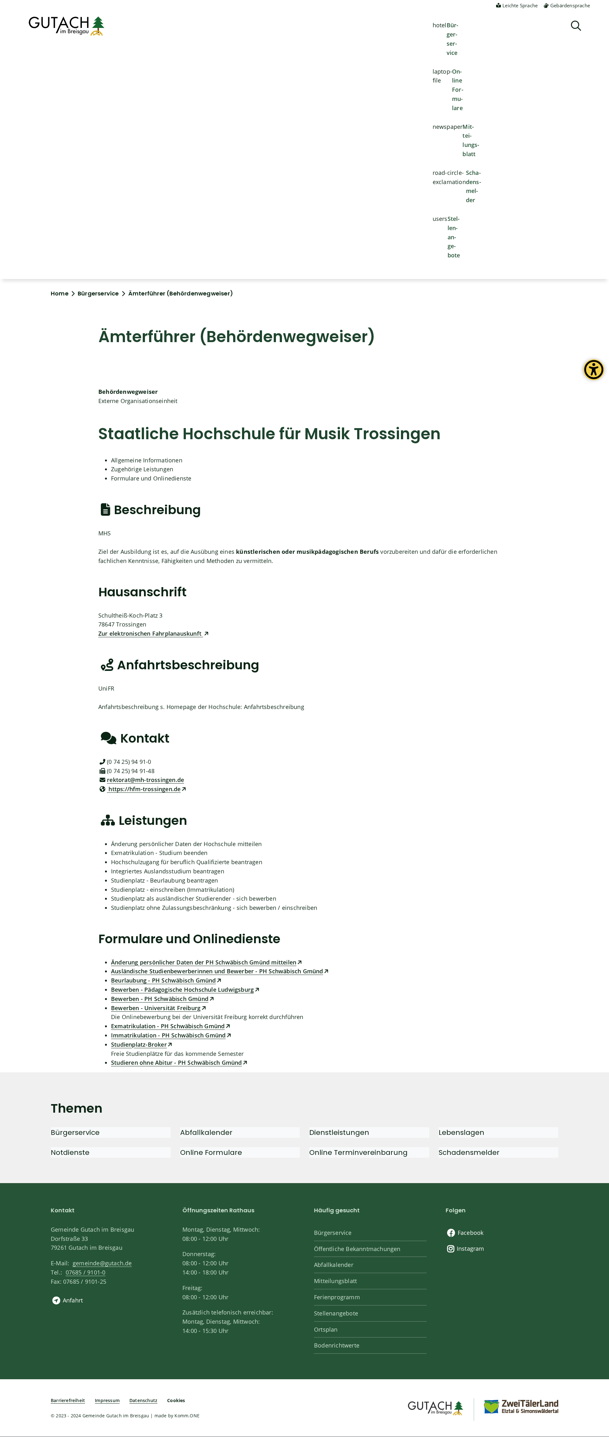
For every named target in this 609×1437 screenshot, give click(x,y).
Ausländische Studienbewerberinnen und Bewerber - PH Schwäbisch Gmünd (217, 971)
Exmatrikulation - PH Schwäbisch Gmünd (168, 1026)
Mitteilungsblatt (470, 140)
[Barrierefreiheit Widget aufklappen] (593, 374)
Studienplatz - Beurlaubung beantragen (164, 880)
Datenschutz (143, 1400)
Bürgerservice (453, 38)
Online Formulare (457, 90)
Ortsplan (326, 1329)
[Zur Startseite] (435, 1407)
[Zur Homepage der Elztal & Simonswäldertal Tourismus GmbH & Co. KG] (521, 1406)
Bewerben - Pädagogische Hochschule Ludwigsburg (182, 989)
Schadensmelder (473, 186)
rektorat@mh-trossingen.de (145, 780)
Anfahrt (73, 1300)
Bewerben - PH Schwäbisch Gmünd (159, 999)
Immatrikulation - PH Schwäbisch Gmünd (168, 1035)
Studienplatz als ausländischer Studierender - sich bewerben (193, 898)
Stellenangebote (454, 237)
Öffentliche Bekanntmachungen (357, 1249)
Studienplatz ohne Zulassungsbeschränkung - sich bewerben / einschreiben (214, 907)
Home (60, 293)
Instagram (470, 1248)
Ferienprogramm (337, 1297)
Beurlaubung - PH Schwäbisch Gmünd (163, 980)
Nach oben (593, 1358)
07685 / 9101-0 (85, 1272)
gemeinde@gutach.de (102, 1263)
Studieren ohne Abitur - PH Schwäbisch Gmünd (176, 1062)
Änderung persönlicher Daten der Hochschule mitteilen (186, 844)
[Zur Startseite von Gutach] (66, 26)
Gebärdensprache (570, 5)
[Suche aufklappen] (576, 26)
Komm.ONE (187, 1416)
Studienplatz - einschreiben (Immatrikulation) (172, 889)
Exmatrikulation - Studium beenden (159, 853)
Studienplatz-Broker (139, 1044)
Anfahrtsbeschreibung (274, 707)
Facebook (471, 1232)
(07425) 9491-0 (129, 761)
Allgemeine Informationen (146, 460)
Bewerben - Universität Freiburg (155, 1008)
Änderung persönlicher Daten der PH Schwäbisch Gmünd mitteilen (203, 962)
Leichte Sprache (520, 5)
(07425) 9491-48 (130, 771)
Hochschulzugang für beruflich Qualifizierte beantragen (186, 862)
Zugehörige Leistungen (142, 469)
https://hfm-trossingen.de (143, 789)
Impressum (107, 1400)
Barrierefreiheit (68, 1400)
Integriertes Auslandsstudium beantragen (167, 871)
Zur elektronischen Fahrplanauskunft (150, 633)
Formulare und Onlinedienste (151, 478)
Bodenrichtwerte (336, 1345)
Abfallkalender (333, 1264)
